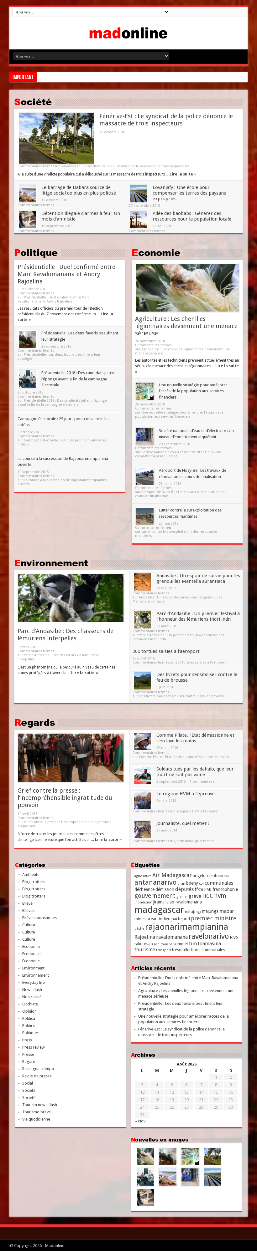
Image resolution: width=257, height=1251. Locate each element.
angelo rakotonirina (211, 875)
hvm (220, 895)
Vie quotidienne (36, 1119)
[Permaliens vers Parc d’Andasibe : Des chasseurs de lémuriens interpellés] (70, 598)
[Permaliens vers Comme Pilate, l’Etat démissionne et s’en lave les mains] (142, 741)
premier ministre (213, 918)
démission (164, 889)
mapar (226, 911)
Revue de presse (37, 1076)
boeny (192, 883)
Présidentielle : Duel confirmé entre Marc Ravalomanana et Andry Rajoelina (66, 274)
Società (28, 1090)
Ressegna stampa (38, 1068)
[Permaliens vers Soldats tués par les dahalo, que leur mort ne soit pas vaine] (142, 775)
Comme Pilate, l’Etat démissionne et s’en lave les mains (195, 738)
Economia (31, 946)
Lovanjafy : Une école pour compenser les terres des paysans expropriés (189, 193)
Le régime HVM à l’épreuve (185, 793)
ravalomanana (172, 937)
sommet (180, 943)
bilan (181, 884)
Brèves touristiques (39, 917)
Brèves (28, 910)
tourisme (144, 950)
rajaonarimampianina (186, 927)
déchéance (144, 889)
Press (27, 1040)
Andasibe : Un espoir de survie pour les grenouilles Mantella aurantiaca (198, 578)
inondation (143, 902)
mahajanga (193, 912)
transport (163, 950)
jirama (159, 901)
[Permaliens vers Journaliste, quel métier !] (142, 829)
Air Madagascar (172, 875)
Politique (36, 252)
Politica (28, 1018)
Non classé (32, 996)
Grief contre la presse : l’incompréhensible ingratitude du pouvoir (65, 798)
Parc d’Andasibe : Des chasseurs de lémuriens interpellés (65, 635)
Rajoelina (144, 937)
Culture (28, 932)
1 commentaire (202, 782)
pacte (176, 918)
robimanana (163, 944)
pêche (139, 929)
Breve (27, 903)
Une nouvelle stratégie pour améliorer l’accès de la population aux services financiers (193, 391)
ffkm (199, 889)
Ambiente (30, 874)
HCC (207, 895)
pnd (186, 918)
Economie (156, 252)
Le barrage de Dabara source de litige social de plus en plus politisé (78, 190)
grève (195, 896)
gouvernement (155, 895)
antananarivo (155, 882)
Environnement (51, 563)
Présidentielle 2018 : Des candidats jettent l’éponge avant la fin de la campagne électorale (78, 378)
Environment (33, 968)
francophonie (225, 889)
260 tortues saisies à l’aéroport (166, 651)
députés (184, 889)
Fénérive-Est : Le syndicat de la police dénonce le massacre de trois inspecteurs (166, 120)
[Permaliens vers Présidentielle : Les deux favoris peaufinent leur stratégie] (27, 339)
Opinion (29, 1011)
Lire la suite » (183, 174)
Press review (33, 1047)
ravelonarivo (209, 936)
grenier (182, 897)
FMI (208, 889)
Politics (28, 1025)
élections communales (204, 949)
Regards (34, 722)
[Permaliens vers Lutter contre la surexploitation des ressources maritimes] (145, 516)
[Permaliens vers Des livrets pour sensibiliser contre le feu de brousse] (142, 680)
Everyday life (33, 982)
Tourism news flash (39, 1104)
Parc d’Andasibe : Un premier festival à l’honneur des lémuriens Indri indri (198, 616)
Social (27, 1083)
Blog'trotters (33, 881)
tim (193, 944)
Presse (28, 1054)
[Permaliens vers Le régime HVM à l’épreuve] (142, 800)
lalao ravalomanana (183, 901)
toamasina (209, 944)
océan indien (158, 918)
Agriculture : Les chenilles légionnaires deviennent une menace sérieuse (186, 326)
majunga (210, 911)
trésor (177, 949)
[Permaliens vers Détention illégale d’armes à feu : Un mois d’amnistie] (27, 219)
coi (201, 884)
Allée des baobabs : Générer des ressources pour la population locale (192, 216)
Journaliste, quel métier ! (183, 823)
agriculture (142, 876)
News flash (32, 989)
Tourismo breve (36, 1112)
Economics (31, 953)
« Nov (140, 1121)
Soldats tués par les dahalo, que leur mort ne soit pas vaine (195, 771)
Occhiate (30, 1004)
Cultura (28, 925)
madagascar (159, 909)
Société (33, 101)
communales (219, 883)
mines (139, 918)
